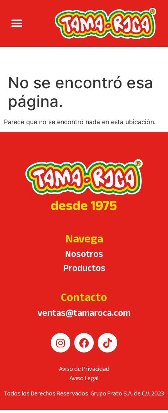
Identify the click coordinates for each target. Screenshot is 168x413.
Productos (84, 267)
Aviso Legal (84, 378)
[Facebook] (84, 342)
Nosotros (84, 253)
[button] (16, 23)
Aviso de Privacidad (84, 368)
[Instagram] (60, 342)
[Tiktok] (107, 342)
